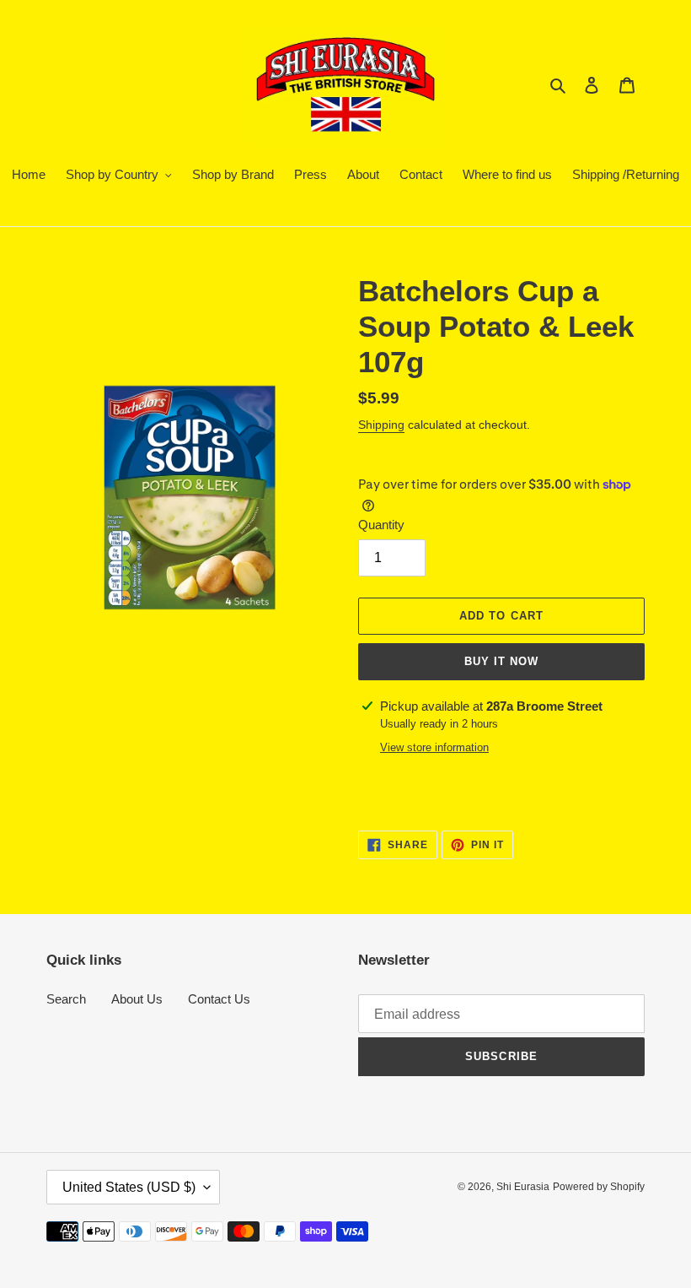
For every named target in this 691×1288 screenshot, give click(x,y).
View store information (434, 747)
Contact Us (219, 999)
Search (66, 999)
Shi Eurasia (522, 1187)
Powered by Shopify (599, 1187)
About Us (137, 999)
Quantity (381, 524)
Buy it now (501, 661)
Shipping (381, 424)
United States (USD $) (129, 1187)
